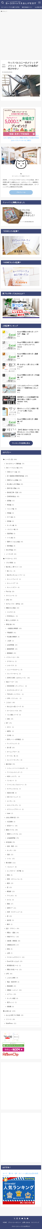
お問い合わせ (26, 1222)
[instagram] (17, 1218)
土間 (9, 953)
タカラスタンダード (14, 690)
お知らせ (10, 1011)
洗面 (10, 854)
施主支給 (10, 764)
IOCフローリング (13, 797)
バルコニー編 (12, 529)
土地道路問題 (13, 838)
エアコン (11, 994)
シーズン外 (11, 554)
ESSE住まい (12, 616)
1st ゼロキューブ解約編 (15, 463)
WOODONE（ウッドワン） (17, 686)
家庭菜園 (11, 986)
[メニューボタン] (39, 2)
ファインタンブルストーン (16, 784)
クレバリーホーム (14, 673)
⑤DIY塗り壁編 (13, 488)
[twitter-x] (15, 1218)
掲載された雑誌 (12, 608)
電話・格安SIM (13, 982)
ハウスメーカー (12, 657)
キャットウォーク (14, 579)
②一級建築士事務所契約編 (17, 476)
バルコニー (12, 867)
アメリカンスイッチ (14, 772)
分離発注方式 (13, 945)
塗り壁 (11, 747)
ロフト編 (11, 517)
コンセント (12, 780)
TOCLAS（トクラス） (15, 694)
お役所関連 (12, 645)
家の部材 (11, 863)
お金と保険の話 (12, 817)
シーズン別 (11, 459)
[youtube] (22, 1218)
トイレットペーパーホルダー (17, 768)
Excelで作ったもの (14, 961)
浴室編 (10, 521)
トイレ (11, 858)
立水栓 (10, 735)
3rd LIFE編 (11, 550)
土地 (9, 600)
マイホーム (11, 558)
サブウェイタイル (14, 789)
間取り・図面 (13, 932)
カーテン (11, 801)
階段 (9, 875)
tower (10, 813)
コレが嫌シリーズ (14, 715)
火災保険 (11, 821)
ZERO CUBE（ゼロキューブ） (18, 678)
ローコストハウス (14, 710)
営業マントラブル (14, 834)
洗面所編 (11, 533)
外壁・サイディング (14, 912)
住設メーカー (12, 682)
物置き (10, 731)
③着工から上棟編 (14, 480)
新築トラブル (12, 830)
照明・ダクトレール (14, 879)
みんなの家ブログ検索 (14, 1015)
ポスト (10, 727)
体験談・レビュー (14, 990)
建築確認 (11, 653)
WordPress (11, 1023)
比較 (10, 719)
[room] (20, 1218)
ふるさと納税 (12, 978)
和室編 (10, 505)
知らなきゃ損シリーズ (15, 706)
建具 (10, 883)
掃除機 (10, 1006)
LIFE (9, 974)
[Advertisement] (21, 36)
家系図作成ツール (14, 965)
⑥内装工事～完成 (14, 492)
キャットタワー (13, 587)
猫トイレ (11, 571)
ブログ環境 (11, 562)
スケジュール (11, 595)
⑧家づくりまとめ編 (15, 542)
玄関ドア (11, 908)
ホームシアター (13, 752)
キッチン (11, 850)
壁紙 (10, 904)
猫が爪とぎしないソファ (16, 575)
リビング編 (12, 509)
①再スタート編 (13, 472)
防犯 (9, 949)
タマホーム (12, 661)
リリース (10, 1019)
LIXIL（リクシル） (14, 698)
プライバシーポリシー (14, 1222)
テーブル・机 (12, 756)
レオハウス (12, 665)
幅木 (9, 924)
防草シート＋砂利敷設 (15, 739)
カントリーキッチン (14, 760)
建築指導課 (12, 649)
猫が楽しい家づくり (14, 567)
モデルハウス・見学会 (14, 604)
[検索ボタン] (2, 2)
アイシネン (12, 895)
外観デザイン (13, 936)
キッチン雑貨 (12, 998)
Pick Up (10, 591)
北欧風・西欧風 (13, 941)
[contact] (27, 1218)
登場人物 (10, 624)
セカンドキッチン (14, 805)
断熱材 (11, 891)
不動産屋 (11, 632)
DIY (9, 723)
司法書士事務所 (13, 637)
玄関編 (11, 500)
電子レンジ (12, 1002)
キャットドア (12, 583)
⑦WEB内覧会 (13, 496)
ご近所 (10, 641)
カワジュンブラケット (15, 809)
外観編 (10, 513)
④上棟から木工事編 (15, 484)
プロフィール (21, 192)
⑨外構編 (11, 546)
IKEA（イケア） (13, 776)
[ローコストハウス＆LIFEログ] (21, 2)
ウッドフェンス (13, 743)
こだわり (10, 702)
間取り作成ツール (14, 969)
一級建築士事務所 (14, 628)
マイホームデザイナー (15, 957)
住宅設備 (10, 842)
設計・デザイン (12, 928)
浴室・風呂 (12, 846)
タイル (10, 900)
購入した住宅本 (12, 620)
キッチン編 (12, 525)
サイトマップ (35, 1222)
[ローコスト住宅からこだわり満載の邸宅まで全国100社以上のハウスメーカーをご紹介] (21, 138)
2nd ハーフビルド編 (14, 468)
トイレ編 (11, 537)
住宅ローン (12, 826)
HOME (5, 1222)
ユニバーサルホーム (14, 669)
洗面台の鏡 (12, 793)
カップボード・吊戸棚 (15, 871)
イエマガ (11, 612)
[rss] (25, 1218)
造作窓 (10, 920)
